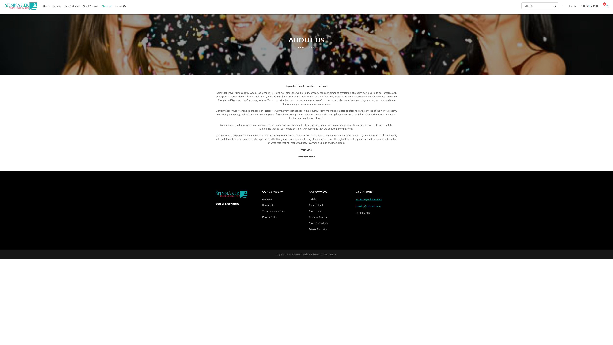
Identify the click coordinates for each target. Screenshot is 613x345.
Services (57, 6)
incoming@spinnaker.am (369, 199)
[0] (607, 6)
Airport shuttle (316, 205)
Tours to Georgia (318, 217)
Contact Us (120, 6)
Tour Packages (71, 6)
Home (46, 6)
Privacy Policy (269, 217)
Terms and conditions (273, 211)
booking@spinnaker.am (368, 206)
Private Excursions (319, 229)
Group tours (315, 211)
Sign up (594, 6)
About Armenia (91, 6)
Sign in (584, 6)
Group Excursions (318, 223)
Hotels (312, 199)
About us (106, 6)
